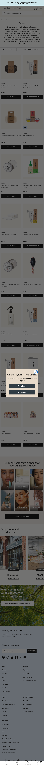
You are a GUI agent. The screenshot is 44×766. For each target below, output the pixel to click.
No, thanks (22, 392)
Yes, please (22, 386)
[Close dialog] (36, 372)
